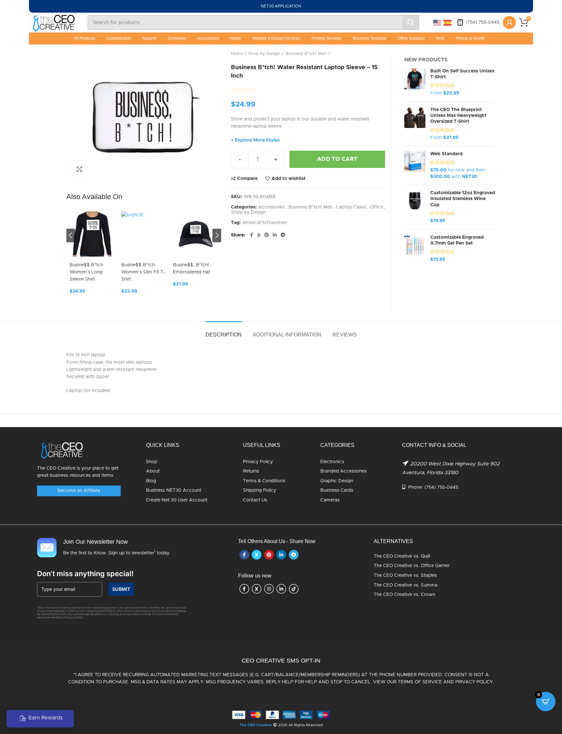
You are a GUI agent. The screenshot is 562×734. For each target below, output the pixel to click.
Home (235, 38)
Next (216, 235)
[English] (437, 22)
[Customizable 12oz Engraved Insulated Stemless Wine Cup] (414, 207)
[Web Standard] (414, 165)
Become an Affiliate (79, 490)
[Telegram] (283, 235)
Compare (247, 178)
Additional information (287, 334)
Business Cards (336, 490)
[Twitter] (258, 235)
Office (376, 207)
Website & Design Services (276, 38)
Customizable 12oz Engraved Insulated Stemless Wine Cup (462, 199)
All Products (84, 38)
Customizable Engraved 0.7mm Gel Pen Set (457, 240)
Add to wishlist (289, 178)
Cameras (330, 500)
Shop (151, 462)
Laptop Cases (351, 207)
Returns (251, 471)
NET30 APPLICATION (281, 6)
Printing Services (326, 38)
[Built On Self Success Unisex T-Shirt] (414, 82)
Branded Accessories (343, 471)
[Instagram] (269, 589)
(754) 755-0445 (483, 22)
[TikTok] (294, 589)
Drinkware (177, 38)
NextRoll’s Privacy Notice (67, 617)
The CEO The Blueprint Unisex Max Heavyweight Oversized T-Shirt (458, 116)
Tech (440, 38)
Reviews (344, 334)
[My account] (509, 22)
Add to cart (337, 159)
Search (410, 22)
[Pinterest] (266, 235)
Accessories (208, 38)
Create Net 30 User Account (176, 500)
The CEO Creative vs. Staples (405, 575)
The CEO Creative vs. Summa (405, 585)
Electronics (332, 462)
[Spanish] (448, 22)
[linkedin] (275, 235)
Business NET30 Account (173, 490)
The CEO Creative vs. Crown (404, 594)
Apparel (149, 38)
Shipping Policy (259, 490)
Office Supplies (411, 38)
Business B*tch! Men (306, 54)
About (153, 471)
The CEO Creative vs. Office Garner (411, 565)
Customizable (119, 38)
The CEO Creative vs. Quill (402, 556)
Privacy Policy (258, 462)
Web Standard (446, 154)
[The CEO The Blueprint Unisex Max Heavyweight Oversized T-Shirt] (414, 124)
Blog (151, 481)
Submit (121, 589)
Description (224, 334)
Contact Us (255, 500)
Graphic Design (336, 481)
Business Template (369, 38)
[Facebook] (251, 235)
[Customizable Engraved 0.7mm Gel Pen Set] (414, 248)
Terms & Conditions (264, 481)
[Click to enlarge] (79, 169)
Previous (70, 235)
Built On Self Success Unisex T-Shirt (462, 74)
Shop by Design (264, 54)
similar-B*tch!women (264, 223)
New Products (426, 59)
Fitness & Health (470, 38)
